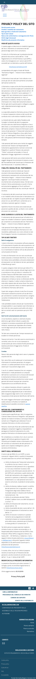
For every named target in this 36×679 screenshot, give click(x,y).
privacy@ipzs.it (29, 538)
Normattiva (30, 631)
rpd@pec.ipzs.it (7, 540)
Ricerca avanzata (28, 628)
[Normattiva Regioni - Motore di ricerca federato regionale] (18, 8)
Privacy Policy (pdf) (18, 576)
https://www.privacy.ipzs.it (14, 568)
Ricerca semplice (29, 625)
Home (32, 622)
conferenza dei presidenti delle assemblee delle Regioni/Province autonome (14, 611)
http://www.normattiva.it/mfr (18, 67)
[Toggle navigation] (18, 15)
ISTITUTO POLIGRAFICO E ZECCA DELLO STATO (19, 653)
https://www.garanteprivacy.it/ (10, 547)
